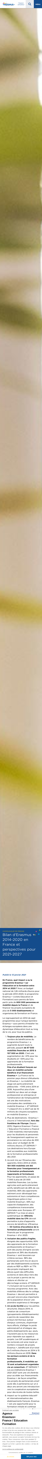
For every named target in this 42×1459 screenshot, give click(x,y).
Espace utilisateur (21, 3)
